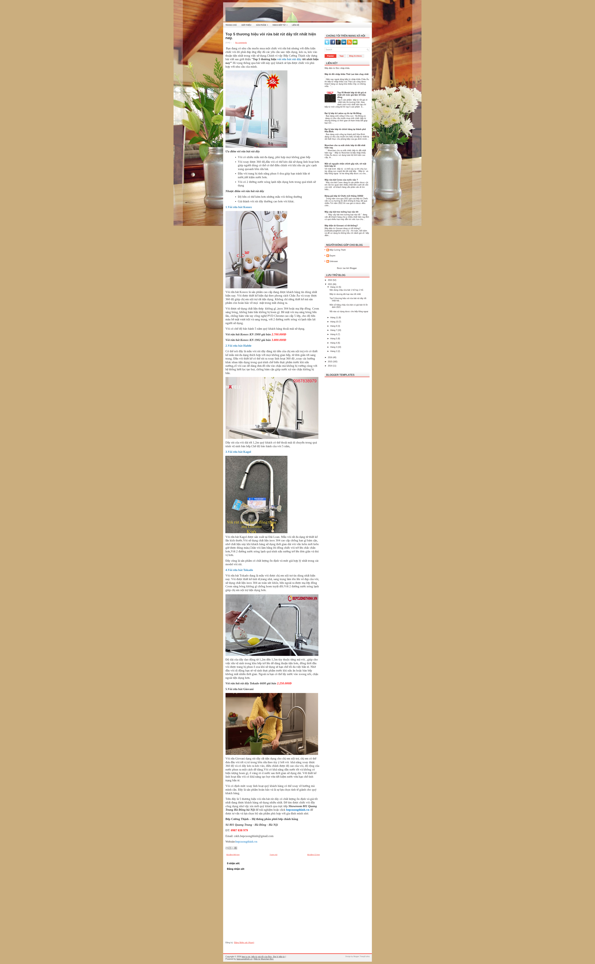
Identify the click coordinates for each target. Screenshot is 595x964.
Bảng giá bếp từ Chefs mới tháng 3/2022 (344, 196)
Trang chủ (273, 855)
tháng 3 (334, 347)
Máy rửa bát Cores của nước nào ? (341, 180)
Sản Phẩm (262, 25)
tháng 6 (334, 334)
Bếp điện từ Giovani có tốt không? (341, 225)
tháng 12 (334, 287)
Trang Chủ (231, 25)
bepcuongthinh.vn (244, 959)
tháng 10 (334, 322)
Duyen (332, 255)
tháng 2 (334, 351)
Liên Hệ (295, 25)
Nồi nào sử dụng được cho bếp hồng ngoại (349, 311)
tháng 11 (334, 317)
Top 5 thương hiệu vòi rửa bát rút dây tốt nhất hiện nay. (270, 36)
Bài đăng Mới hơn (233, 855)
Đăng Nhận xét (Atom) (244, 942)
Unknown (334, 261)
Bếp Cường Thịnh (338, 250)
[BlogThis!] (229, 848)
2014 (330, 366)
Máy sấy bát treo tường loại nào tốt (341, 212)
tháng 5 (334, 338)
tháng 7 (334, 330)
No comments (241, 43)
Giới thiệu (246, 25)
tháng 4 (334, 343)
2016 (330, 357)
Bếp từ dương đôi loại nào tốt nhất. (345, 294)
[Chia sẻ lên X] (232, 848)
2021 (330, 284)
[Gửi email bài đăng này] (226, 848)
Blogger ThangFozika (361, 956)
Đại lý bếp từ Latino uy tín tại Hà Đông (343, 113)
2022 (330, 280)
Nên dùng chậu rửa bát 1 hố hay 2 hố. (347, 290)
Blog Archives (355, 56)
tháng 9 (334, 326)
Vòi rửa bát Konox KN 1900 (243, 334)
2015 (330, 361)
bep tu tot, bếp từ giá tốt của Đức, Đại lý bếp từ (263, 956)
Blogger (353, 268)
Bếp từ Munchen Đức (264, 959)
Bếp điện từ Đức (332, 68)
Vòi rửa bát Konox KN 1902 (243, 340)
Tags (341, 56)
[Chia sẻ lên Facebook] (235, 848)
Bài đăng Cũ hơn (313, 855)
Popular (330, 56)
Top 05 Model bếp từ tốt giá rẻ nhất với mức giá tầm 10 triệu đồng (351, 94)
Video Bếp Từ (280, 25)
